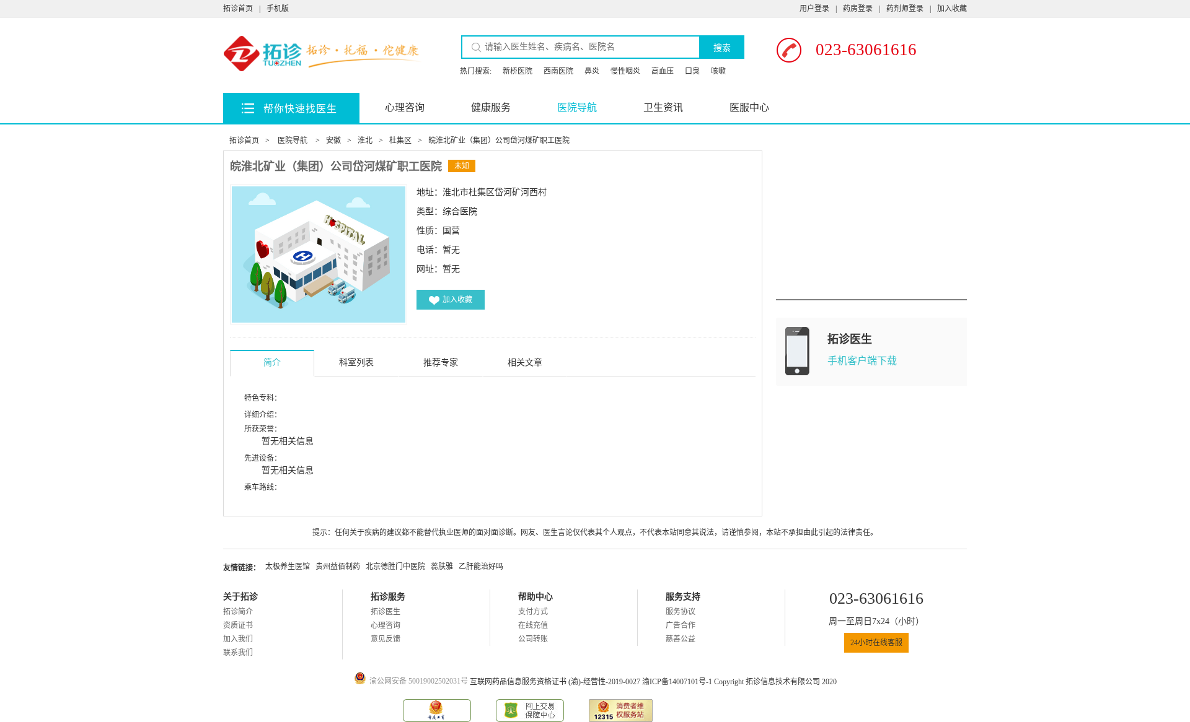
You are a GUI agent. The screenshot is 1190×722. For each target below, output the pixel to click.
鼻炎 (591, 71)
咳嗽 (718, 71)
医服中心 (749, 107)
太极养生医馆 (287, 566)
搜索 (722, 48)
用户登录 (814, 8)
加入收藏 (952, 8)
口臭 (692, 71)
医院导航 (577, 107)
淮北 (365, 140)
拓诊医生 (385, 611)
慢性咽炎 (625, 71)
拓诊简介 (238, 611)
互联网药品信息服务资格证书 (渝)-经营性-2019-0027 (556, 681)
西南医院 (558, 71)
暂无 (451, 269)
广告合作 (680, 625)
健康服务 (491, 107)
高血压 (662, 71)
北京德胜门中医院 (395, 566)
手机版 (278, 8)
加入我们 (238, 639)
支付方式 (533, 611)
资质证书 (238, 625)
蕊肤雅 (442, 566)
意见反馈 (385, 639)
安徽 (333, 140)
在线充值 (533, 625)
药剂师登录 (904, 8)
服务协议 (680, 611)
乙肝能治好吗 (481, 566)
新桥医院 (517, 71)
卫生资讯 (663, 107)
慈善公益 (680, 639)
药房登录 (858, 8)
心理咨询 (405, 107)
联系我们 (238, 652)
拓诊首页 (238, 8)
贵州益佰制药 (337, 566)
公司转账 (533, 639)
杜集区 (400, 140)
